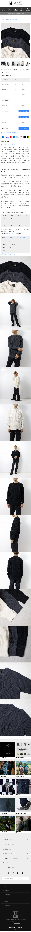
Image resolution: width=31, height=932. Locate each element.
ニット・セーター (10, 21)
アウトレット (9, 867)
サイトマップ (5, 897)
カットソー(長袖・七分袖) (12, 19)
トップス (13, 17)
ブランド (9, 839)
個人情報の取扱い (6, 894)
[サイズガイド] (9, 233)
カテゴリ (9, 844)
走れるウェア (11, 858)
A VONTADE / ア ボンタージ (8, 144)
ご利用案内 (5, 886)
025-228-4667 (17, 923)
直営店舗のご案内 (6, 905)
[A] (2, 17)
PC (21, 927)
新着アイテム (10, 849)
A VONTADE (7, 17)
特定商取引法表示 (6, 890)
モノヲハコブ (9, 863)
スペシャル (9, 853)
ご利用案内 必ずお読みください (9, 254)
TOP (2, 16)
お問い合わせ (17, 132)
